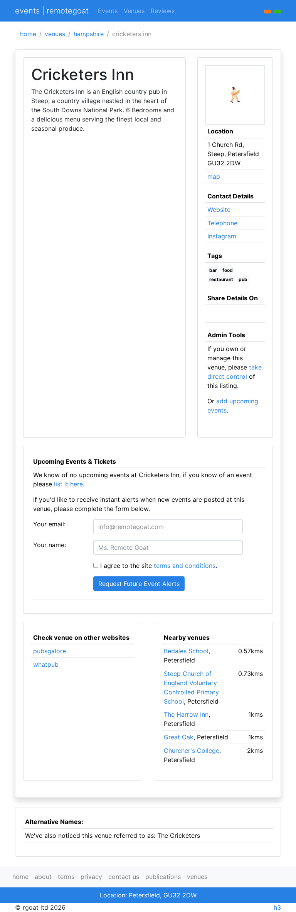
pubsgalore (49, 651)
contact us (123, 876)
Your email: (49, 524)
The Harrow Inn (186, 714)
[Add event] (267, 11)
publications (163, 876)
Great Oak (178, 737)
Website (218, 209)
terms (66, 876)
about (43, 876)
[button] (277, 11)
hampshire (89, 34)
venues (55, 34)
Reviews (163, 11)
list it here (68, 484)
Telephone (222, 223)
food (227, 270)
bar (213, 270)
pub (243, 279)
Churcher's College (191, 750)
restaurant (221, 279)
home (28, 34)
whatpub (46, 664)
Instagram (221, 236)
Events (108, 11)
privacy (91, 876)
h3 (277, 907)
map (213, 176)
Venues (134, 11)
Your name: (49, 545)
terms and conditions (184, 565)
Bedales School (186, 651)
